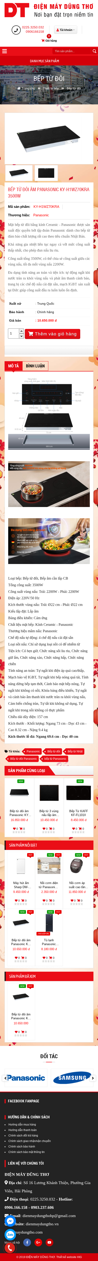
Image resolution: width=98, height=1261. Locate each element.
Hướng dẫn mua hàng (22, 1124)
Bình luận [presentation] (35, 365)
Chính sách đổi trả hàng (23, 1135)
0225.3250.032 (33, 27)
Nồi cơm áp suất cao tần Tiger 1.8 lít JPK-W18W (77, 885)
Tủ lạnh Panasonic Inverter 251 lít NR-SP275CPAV (49, 942)
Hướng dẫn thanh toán (22, 1130)
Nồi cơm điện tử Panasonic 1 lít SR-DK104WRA (49, 885)
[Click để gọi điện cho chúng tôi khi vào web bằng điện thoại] (9, 1248)
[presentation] (5, 1078)
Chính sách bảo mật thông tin (26, 1152)
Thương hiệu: (19, 215)
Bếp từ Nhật (75, 751)
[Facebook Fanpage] (27, 1242)
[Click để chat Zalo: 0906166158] (10, 1234)
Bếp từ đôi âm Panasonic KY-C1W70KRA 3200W (19, 813)
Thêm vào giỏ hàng (55, 333)
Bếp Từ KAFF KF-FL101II (78, 813)
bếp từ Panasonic (55, 758)
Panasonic (33, 751)
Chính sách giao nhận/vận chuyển (29, 1141)
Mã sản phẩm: (19, 207)
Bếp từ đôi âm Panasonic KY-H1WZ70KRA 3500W (21, 942)
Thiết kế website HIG (69, 1257)
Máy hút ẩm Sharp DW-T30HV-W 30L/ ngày (21, 885)
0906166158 (35, 31)
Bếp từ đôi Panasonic (23, 758)
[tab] (13, 366)
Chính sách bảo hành (21, 1146)
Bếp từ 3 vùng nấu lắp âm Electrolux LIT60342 (48, 813)
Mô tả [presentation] (13, 365)
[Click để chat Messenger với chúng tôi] (10, 1221)
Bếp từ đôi (53, 751)
